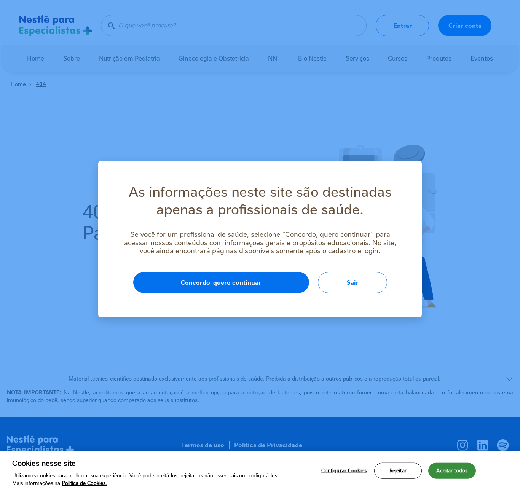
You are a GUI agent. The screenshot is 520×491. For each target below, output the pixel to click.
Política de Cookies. (84, 483)
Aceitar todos (451, 470)
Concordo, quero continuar (221, 283)
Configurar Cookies (344, 470)
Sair (352, 283)
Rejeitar (398, 470)
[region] (260, 471)
